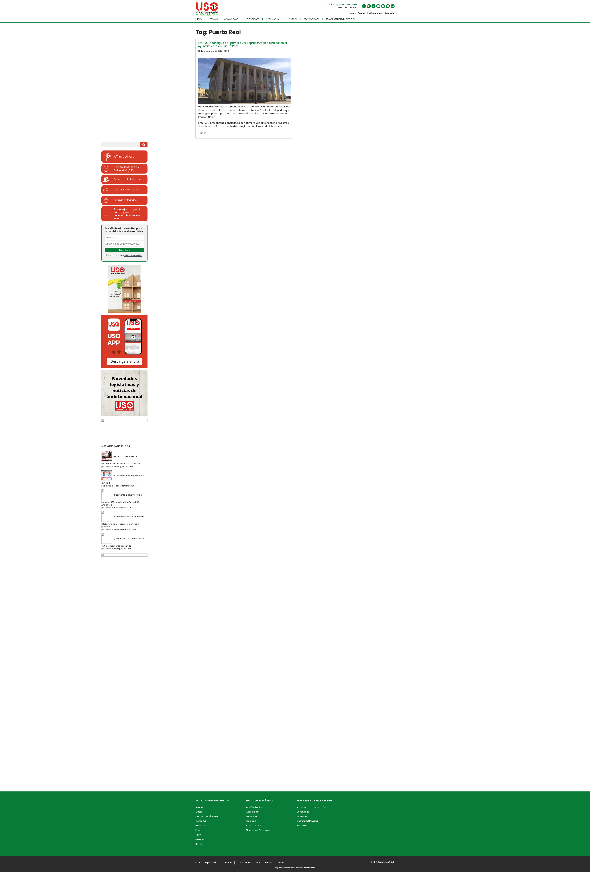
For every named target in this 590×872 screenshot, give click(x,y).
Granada (200, 825)
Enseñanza (303, 811)
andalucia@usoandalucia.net (341, 4)
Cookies (228, 862)
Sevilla (199, 844)
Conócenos (231, 19)
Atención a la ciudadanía (311, 807)
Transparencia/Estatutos (341, 19)
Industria (302, 816)
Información (273, 19)
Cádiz (198, 811)
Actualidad (252, 811)
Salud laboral (253, 825)
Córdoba (200, 821)
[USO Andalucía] (206, 10)
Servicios (302, 825)
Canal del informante (248, 862)
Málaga (199, 839)
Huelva (199, 830)
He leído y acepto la (124, 255)
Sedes (352, 13)
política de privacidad (133, 255)
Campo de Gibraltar (206, 816)
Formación (252, 816)
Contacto (389, 13)
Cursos (293, 19)
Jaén (198, 834)
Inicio (198, 19)
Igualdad (251, 821)
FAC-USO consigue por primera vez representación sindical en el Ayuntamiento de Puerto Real (242, 44)
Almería (199, 807)
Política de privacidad (206, 862)
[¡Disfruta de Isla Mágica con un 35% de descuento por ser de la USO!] (107, 538)
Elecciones (253, 19)
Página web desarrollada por (295, 868)
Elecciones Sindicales (258, 830)
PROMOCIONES (311, 19)
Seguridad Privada (307, 821)
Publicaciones (374, 13)
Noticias (213, 19)
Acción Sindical (254, 807)
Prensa (361, 13)
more (203, 133)
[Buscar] (144, 144)
